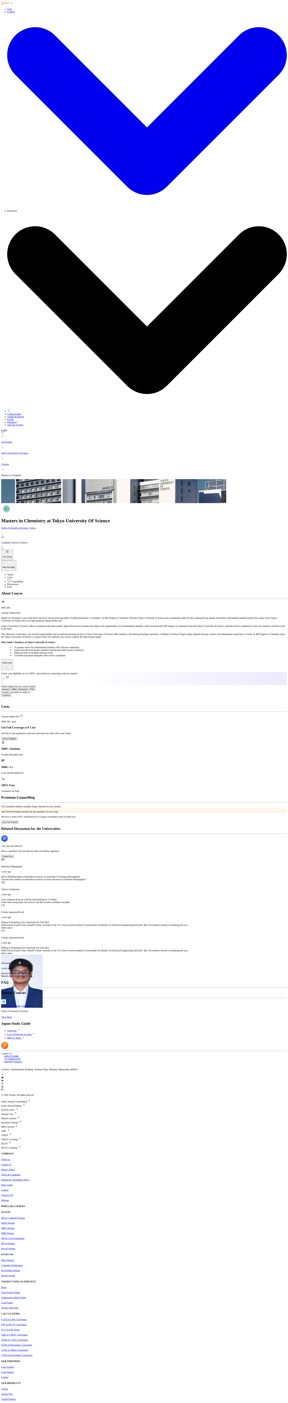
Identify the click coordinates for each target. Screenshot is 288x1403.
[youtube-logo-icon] (144, 1077)
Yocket (4, 1389)
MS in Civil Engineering (12, 1238)
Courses (5, 464)
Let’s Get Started (9, 822)
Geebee (4, 1377)
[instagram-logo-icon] (144, 1083)
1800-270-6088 (11, 1056)
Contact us (6, 1164)
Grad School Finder (10, 1292)
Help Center (7, 1185)
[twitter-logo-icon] (144, 1080)
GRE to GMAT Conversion (14, 1335)
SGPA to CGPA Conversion (14, 1340)
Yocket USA (7, 1195)
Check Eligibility (9, 739)
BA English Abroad (10, 1270)
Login (4, 430)
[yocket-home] (4, 1048)
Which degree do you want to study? (18, 686)
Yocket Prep (7, 1394)
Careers (4, 1190)
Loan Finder (7, 1302)
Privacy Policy (8, 1169)
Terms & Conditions (10, 1174)
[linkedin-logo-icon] (144, 1086)
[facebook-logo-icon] (144, 1074)
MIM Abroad (7, 1233)
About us (5, 1159)
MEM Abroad (8, 1223)
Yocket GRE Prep (9, 1308)
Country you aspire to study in (15, 692)
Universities (6, 442)
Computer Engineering (12, 1265)
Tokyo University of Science (14, 453)
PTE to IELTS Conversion (14, 1324)
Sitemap (5, 1200)
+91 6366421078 (12, 1059)
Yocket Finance (8, 1399)
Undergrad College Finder (13, 1297)
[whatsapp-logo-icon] (144, 1089)
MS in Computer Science (13, 1218)
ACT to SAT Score (10, 1329)
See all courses (8, 1248)
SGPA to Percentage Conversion (16, 1345)
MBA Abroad (7, 1228)
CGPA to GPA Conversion (14, 1319)
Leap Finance (7, 1372)
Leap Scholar (7, 1367)
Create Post (7, 856)
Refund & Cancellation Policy (15, 1180)
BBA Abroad (7, 1260)
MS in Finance (8, 1243)
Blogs (4, 1287)
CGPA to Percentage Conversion (16, 1355)
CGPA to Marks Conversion (14, 1350)
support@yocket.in (13, 1061)
